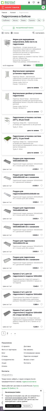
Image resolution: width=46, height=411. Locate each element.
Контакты (27, 363)
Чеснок (15, 20)
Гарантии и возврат (31, 356)
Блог (3, 353)
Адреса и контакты (29, 382)
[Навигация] (44, 2)
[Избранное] (34, 2)
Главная (4, 12)
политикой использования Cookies (16, 398)
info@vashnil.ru (7, 375)
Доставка (27, 346)
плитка (6, 33)
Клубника (6, 20)
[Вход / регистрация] (29, 2)
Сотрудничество (8, 360)
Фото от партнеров (9, 350)
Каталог (13, 12)
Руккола (32, 20)
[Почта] (2, 409)
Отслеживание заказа (32, 353)
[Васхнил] (8, 2)
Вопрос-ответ (29, 360)
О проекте (5, 346)
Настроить (27, 406)
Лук (39, 20)
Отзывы (5, 356)
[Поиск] (43, 7)
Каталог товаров (12, 7)
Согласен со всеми (13, 406)
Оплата (4, 366)
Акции (4, 363)
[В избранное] (34, 65)
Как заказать (28, 350)
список (16, 33)
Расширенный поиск (24, 28)
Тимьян (23, 20)
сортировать (39, 33)
